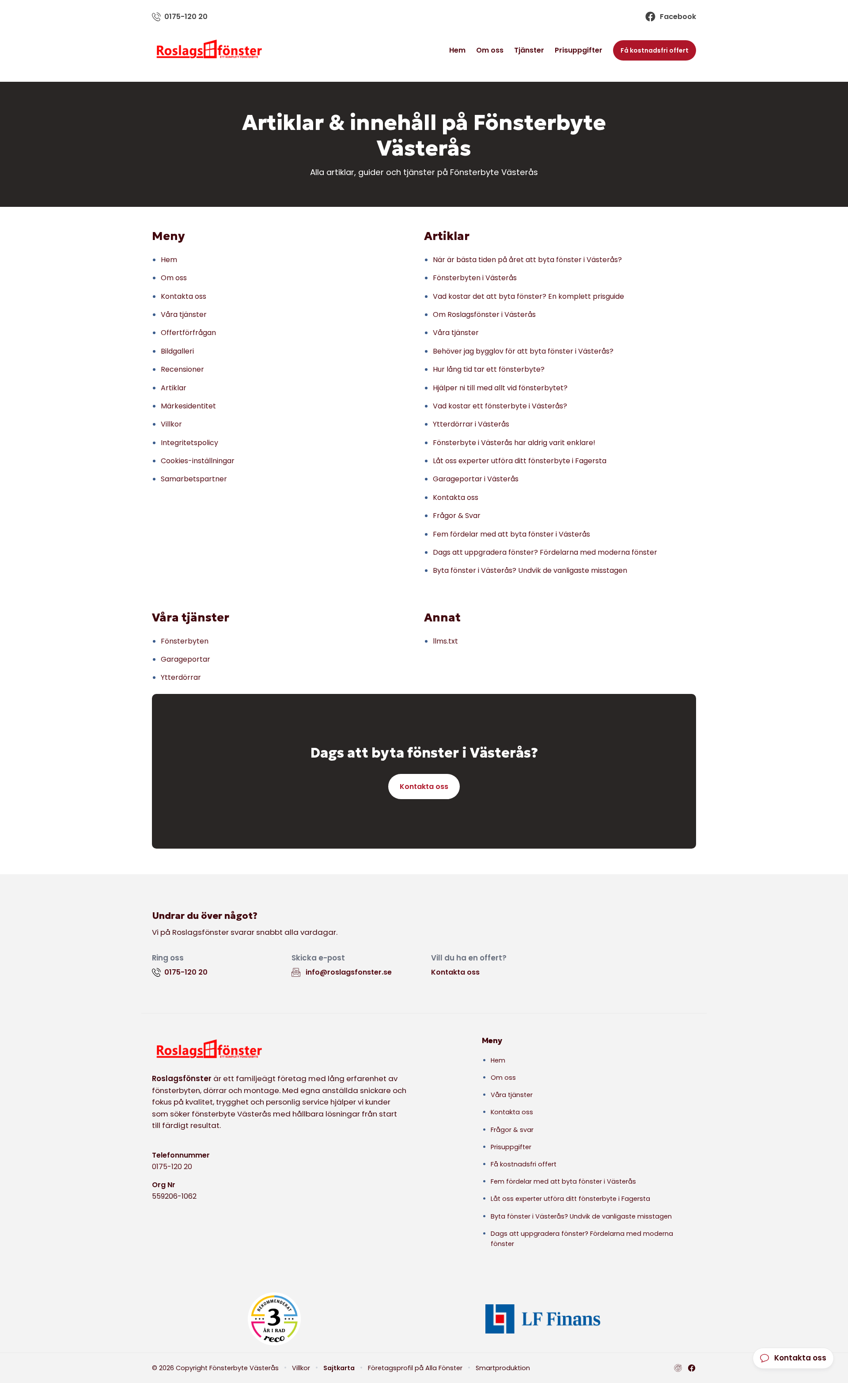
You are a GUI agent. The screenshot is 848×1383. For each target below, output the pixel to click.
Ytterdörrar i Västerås (471, 424)
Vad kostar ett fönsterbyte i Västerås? (500, 406)
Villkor (171, 424)
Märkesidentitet (188, 406)
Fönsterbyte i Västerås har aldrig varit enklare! (514, 443)
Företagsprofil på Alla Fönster (415, 1368)
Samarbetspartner (194, 479)
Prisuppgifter (578, 50)
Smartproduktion (503, 1368)
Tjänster (529, 50)
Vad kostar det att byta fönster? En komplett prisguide (528, 296)
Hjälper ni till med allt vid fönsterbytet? (500, 388)
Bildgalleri (177, 351)
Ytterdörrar (181, 677)
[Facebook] (691, 1368)
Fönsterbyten (184, 641)
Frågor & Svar (457, 516)
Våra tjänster (184, 314)
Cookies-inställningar (198, 461)
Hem (457, 50)
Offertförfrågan (188, 333)
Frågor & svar (512, 1129)
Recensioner (182, 369)
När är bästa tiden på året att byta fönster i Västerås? (527, 260)
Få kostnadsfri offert (655, 50)
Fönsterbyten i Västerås (475, 278)
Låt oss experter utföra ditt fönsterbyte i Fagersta (519, 461)
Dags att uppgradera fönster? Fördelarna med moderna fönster (545, 552)
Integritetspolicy (189, 443)
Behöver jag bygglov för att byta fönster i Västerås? (523, 351)
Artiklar (173, 388)
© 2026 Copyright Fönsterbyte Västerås (215, 1368)
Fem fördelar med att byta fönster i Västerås (511, 534)
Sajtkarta (339, 1368)
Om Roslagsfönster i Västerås (484, 314)
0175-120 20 (172, 1167)
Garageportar (185, 659)
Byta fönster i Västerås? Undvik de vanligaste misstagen (530, 570)
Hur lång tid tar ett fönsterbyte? (489, 369)
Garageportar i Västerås (476, 479)
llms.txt (445, 641)
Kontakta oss (183, 296)
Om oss (490, 50)
